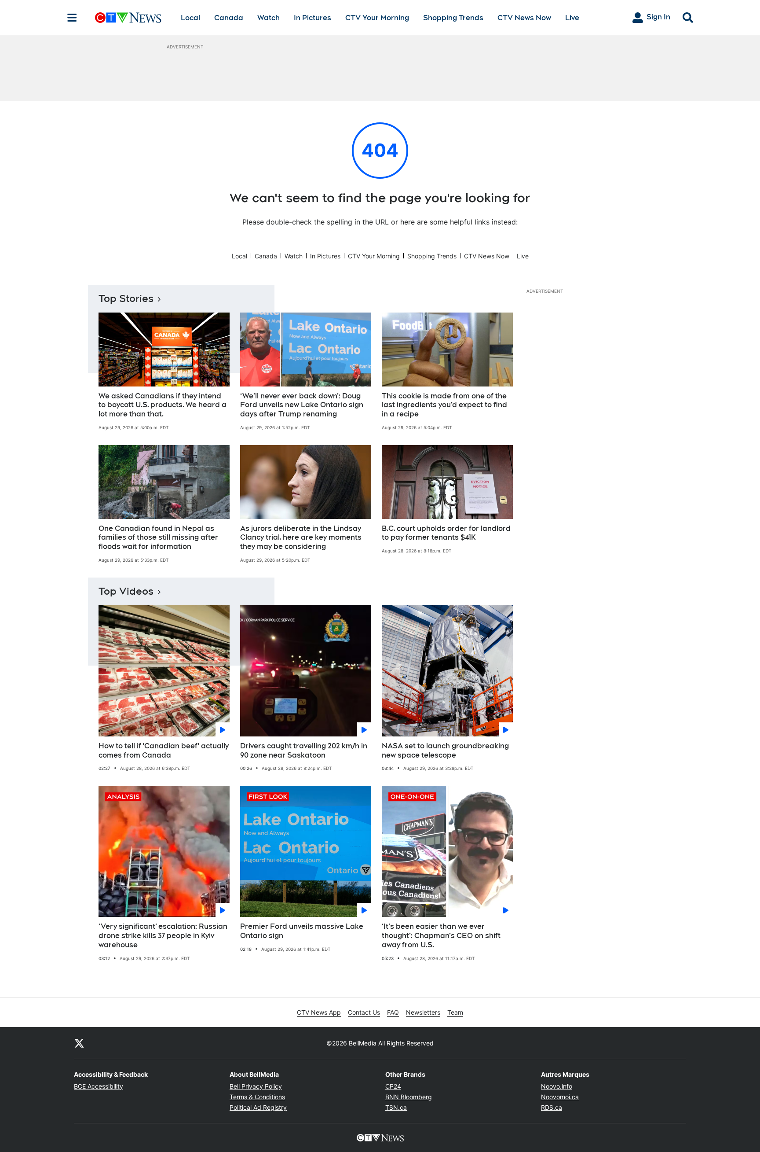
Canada (228, 18)
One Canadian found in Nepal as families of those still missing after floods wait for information (158, 537)
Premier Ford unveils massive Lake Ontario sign (301, 931)
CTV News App (319, 1012)
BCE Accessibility (98, 1086)
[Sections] (72, 17)
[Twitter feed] (79, 1043)
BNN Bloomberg (408, 1096)
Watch (268, 18)
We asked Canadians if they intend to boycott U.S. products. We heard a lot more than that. (163, 405)
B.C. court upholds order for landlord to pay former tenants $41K (446, 533)
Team (455, 1012)
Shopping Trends (453, 18)
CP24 (393, 1086)
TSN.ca (396, 1107)
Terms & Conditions (257, 1096)
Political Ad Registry (258, 1107)
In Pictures (312, 18)
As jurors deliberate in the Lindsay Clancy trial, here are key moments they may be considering (301, 537)
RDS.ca (551, 1107)
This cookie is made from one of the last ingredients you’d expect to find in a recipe (444, 405)
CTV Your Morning (377, 18)
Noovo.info (556, 1086)
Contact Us (364, 1012)
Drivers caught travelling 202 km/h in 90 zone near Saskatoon (303, 750)
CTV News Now (524, 18)
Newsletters (423, 1012)
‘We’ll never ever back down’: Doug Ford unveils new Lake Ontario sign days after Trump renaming (301, 405)
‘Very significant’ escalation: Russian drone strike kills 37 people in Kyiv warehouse (163, 935)
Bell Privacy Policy (256, 1086)
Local (190, 18)
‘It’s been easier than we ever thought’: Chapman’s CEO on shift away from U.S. (441, 935)
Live (572, 18)
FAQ (393, 1012)
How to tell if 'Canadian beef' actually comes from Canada (164, 750)
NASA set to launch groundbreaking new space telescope (445, 750)
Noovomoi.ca (560, 1096)
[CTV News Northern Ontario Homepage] (128, 17)
